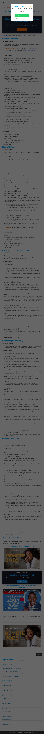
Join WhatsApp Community (22, 15)
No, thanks (15, 18)
